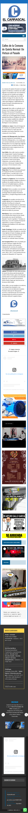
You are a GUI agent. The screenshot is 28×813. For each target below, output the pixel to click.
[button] (3, 714)
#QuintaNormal (11, 794)
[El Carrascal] (14, 14)
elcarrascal (12, 82)
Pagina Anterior (15, 349)
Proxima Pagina (12, 351)
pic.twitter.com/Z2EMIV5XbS (14, 800)
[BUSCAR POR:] (14, 39)
